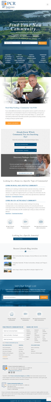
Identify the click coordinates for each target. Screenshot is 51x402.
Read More (8, 196)
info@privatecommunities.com (15, 370)
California (7, 57)
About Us (21, 347)
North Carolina (36, 339)
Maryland (19, 56)
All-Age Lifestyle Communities (10, 227)
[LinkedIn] (14, 372)
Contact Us (21, 349)
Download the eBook (17, 196)
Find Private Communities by (13, 327)
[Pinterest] (11, 372)
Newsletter (5, 356)
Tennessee (43, 55)
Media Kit (33, 351)
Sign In (32, 349)
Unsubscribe (5, 358)
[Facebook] (9, 372)
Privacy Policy (22, 353)
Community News (6, 355)
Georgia (7, 62)
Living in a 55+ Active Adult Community (21, 200)
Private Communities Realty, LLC (15, 383)
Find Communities (6, 347)
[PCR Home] (5, 367)
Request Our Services (13, 123)
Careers (20, 358)
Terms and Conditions (24, 356)
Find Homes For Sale (7, 349)
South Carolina (44, 330)
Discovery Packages (7, 351)
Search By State (32, 327)
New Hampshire (20, 60)
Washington (43, 62)
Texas (43, 56)
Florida (7, 60)
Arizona (8, 55)
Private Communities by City (12, 342)
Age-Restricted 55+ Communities (25, 224)
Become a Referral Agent (36, 353)
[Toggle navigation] (47, 4)
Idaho (20, 55)
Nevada (19, 58)
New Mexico (20, 62)
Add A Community (35, 347)
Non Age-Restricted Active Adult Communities (40, 227)
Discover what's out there (25, 173)
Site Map (21, 351)
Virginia (43, 60)
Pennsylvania (31, 58)
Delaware (8, 58)
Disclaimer (21, 355)
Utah (43, 58)
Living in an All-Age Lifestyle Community (22, 185)
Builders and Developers (8, 353)
